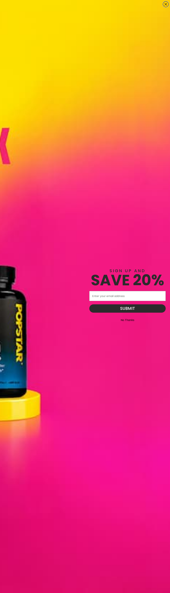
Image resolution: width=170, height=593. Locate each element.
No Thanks (127, 320)
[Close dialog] (166, 4)
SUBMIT (127, 308)
